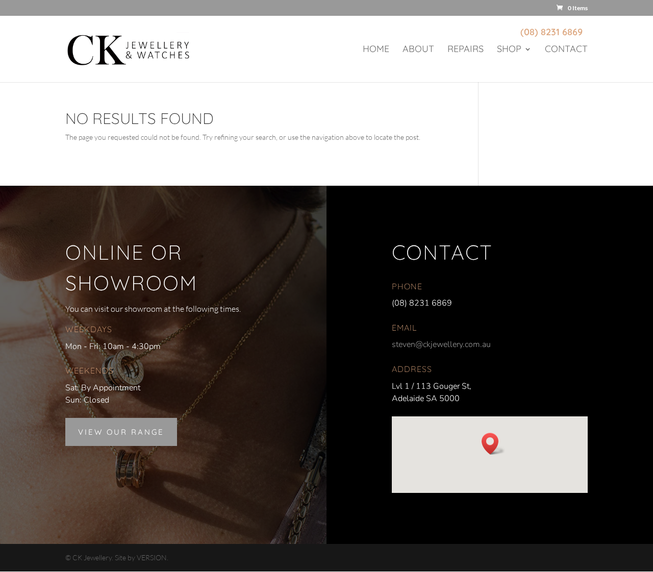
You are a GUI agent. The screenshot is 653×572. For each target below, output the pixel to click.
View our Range (121, 432)
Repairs (465, 50)
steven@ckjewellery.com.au (441, 344)
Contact (566, 50)
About (418, 50)
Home (376, 50)
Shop (509, 50)
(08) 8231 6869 (551, 32)
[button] (493, 444)
